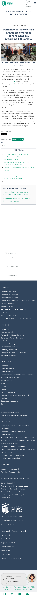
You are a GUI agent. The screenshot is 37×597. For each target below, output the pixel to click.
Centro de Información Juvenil (13, 492)
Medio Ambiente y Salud (10, 458)
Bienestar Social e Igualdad (11, 377)
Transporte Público (8, 355)
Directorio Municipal (9, 344)
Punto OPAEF (6, 498)
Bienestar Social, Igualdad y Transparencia (17, 437)
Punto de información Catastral (13, 489)
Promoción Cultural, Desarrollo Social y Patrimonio (16, 396)
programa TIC (10, 81)
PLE (5, 145)
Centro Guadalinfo (8, 483)
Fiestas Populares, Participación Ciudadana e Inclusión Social (18, 451)
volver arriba (18, 210)
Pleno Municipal (7, 306)
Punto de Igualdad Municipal (12, 495)
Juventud (5, 383)
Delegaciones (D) (7, 547)
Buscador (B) (6, 539)
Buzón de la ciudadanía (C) (11, 558)
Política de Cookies (20, 587)
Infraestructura (7, 372)
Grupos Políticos (7, 303)
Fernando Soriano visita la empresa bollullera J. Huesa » (16, 200)
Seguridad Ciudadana (9, 401)
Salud (3, 404)
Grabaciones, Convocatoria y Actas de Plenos (18, 300)
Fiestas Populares (8, 392)
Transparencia (6, 380)
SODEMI (4, 312)
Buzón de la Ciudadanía (10, 469)
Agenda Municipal (8, 332)
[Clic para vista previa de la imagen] (18, 52)
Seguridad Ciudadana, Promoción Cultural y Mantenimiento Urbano (18, 442)
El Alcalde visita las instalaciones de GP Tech (19, 173)
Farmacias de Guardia (9, 347)
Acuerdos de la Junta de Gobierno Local (16, 318)
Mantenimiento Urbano (10, 413)
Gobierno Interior (8, 369)
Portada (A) (5, 535)
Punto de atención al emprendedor (15, 486)
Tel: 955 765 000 (7, 524)
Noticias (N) (5, 550)
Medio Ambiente (7, 407)
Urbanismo (5, 366)
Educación (5, 386)
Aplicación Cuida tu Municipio (12, 335)
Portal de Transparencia (10, 472)
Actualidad (5, 329)
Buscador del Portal (9, 292)
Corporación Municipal (9, 295)
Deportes (4, 389)
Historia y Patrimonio (9, 350)
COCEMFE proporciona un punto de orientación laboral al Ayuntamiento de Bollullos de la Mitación (17, 157)
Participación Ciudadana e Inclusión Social (17, 374)
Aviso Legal (26, 589)
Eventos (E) (5, 554)
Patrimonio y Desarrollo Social (12, 455)
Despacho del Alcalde (9, 297)
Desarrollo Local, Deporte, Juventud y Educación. (16, 427)
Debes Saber (6, 341)
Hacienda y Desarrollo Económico (14, 416)
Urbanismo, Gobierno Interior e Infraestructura (13, 433)
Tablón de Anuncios (9, 315)
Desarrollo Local (17, 139)
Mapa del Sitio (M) (8, 543)
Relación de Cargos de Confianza (13, 309)
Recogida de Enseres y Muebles (13, 353)
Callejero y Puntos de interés (12, 338)
